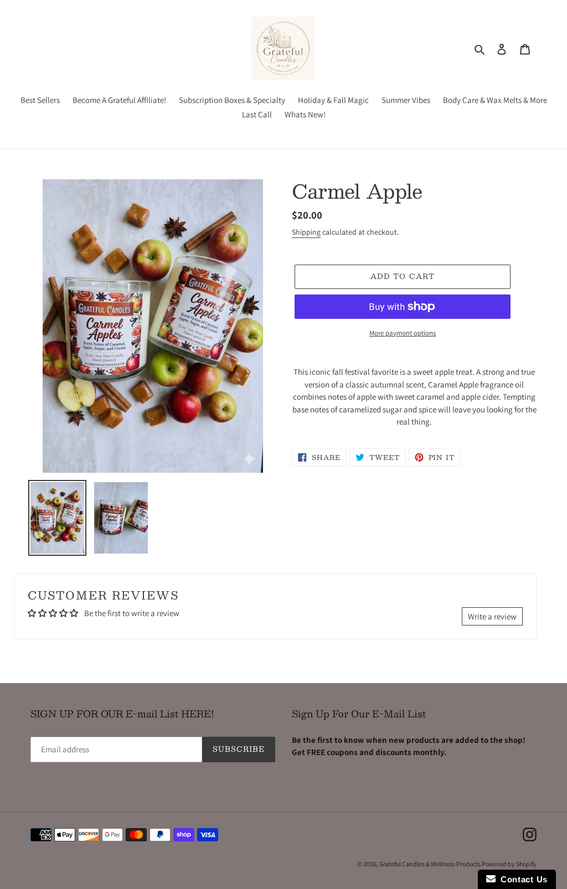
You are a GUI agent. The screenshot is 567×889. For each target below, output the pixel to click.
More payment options (402, 333)
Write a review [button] (492, 616)
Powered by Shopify (509, 864)
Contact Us (522, 879)
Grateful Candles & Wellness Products (430, 864)
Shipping (306, 232)
